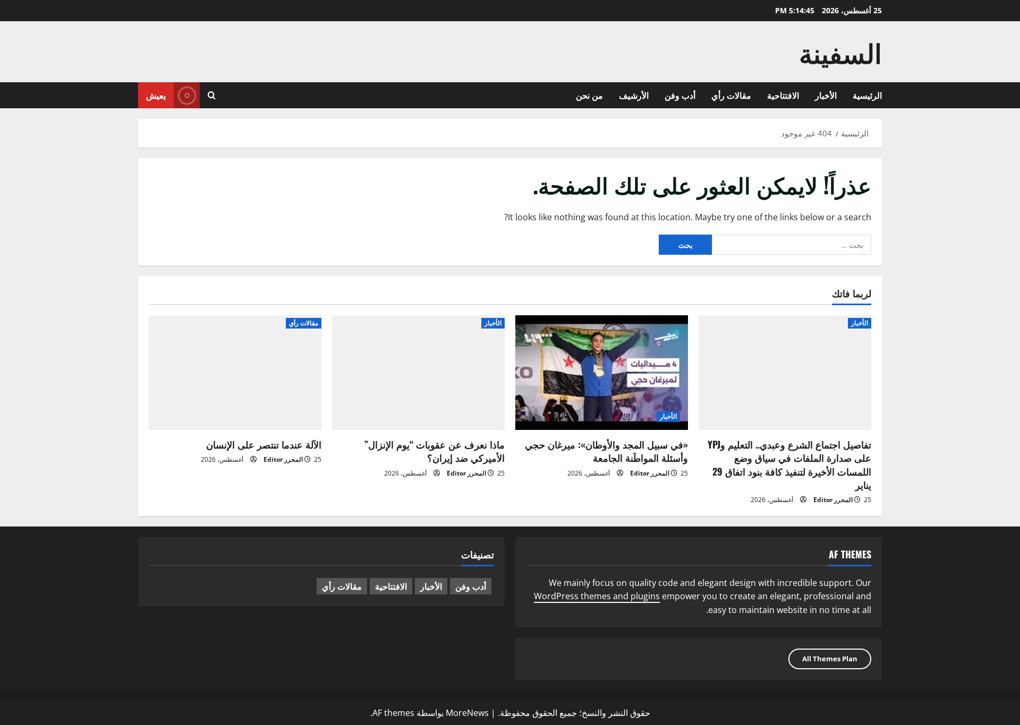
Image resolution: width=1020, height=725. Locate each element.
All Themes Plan (829, 658)
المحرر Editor (833, 499)
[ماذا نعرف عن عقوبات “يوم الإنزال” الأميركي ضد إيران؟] (418, 372)
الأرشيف (634, 95)
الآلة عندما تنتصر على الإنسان (263, 444)
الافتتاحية (783, 95)
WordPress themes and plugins (597, 596)
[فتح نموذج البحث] (212, 95)
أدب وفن (680, 95)
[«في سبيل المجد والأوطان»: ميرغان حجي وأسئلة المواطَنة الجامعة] (601, 372)
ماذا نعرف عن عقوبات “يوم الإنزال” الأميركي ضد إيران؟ (434, 450)
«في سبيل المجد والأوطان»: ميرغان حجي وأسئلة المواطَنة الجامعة (606, 450)
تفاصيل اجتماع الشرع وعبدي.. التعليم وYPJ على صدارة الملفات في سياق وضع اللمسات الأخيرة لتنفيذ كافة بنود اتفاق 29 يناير (789, 464)
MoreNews (467, 713)
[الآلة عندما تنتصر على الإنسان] (235, 372)
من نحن (589, 95)
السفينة (840, 51)
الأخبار (826, 95)
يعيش (156, 95)
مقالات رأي (731, 95)
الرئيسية (867, 95)
